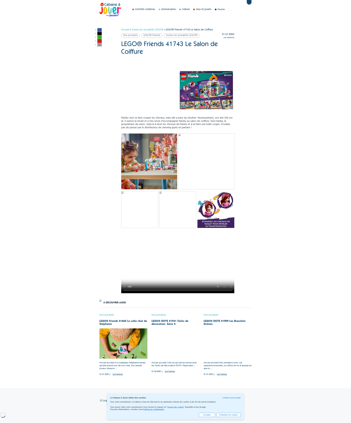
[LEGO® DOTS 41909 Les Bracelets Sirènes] (228, 343)
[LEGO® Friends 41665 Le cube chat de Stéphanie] (123, 343)
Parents (221, 9)
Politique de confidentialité (153, 409)
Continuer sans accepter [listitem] (232, 398)
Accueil (125, 30)
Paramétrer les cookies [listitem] (228, 415)
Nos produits (106, 315)
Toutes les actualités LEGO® (147, 30)
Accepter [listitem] (207, 415)
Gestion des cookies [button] (175, 407)
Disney (243, 10)
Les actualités (234, 10)
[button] (99, 30)
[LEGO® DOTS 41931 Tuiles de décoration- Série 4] (175, 343)
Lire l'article (118, 374)
